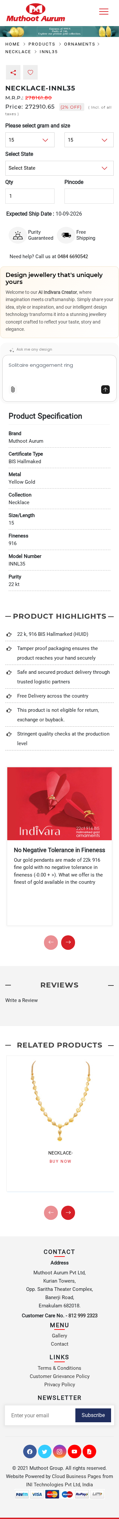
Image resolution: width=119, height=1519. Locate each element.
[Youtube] (74, 1451)
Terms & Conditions (59, 1368)
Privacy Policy (59, 1385)
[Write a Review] (59, 1000)
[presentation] (51, 942)
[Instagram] (59, 1451)
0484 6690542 (73, 256)
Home (13, 44)
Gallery (59, 1336)
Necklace (19, 51)
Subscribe (93, 1415)
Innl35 (49, 51)
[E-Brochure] (89, 1451)
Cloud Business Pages (76, 1476)
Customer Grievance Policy (60, 1376)
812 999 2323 (83, 1316)
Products (42, 44)
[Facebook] (30, 1451)
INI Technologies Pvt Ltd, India (59, 1485)
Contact (59, 1344)
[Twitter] (45, 1451)
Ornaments (80, 44)
